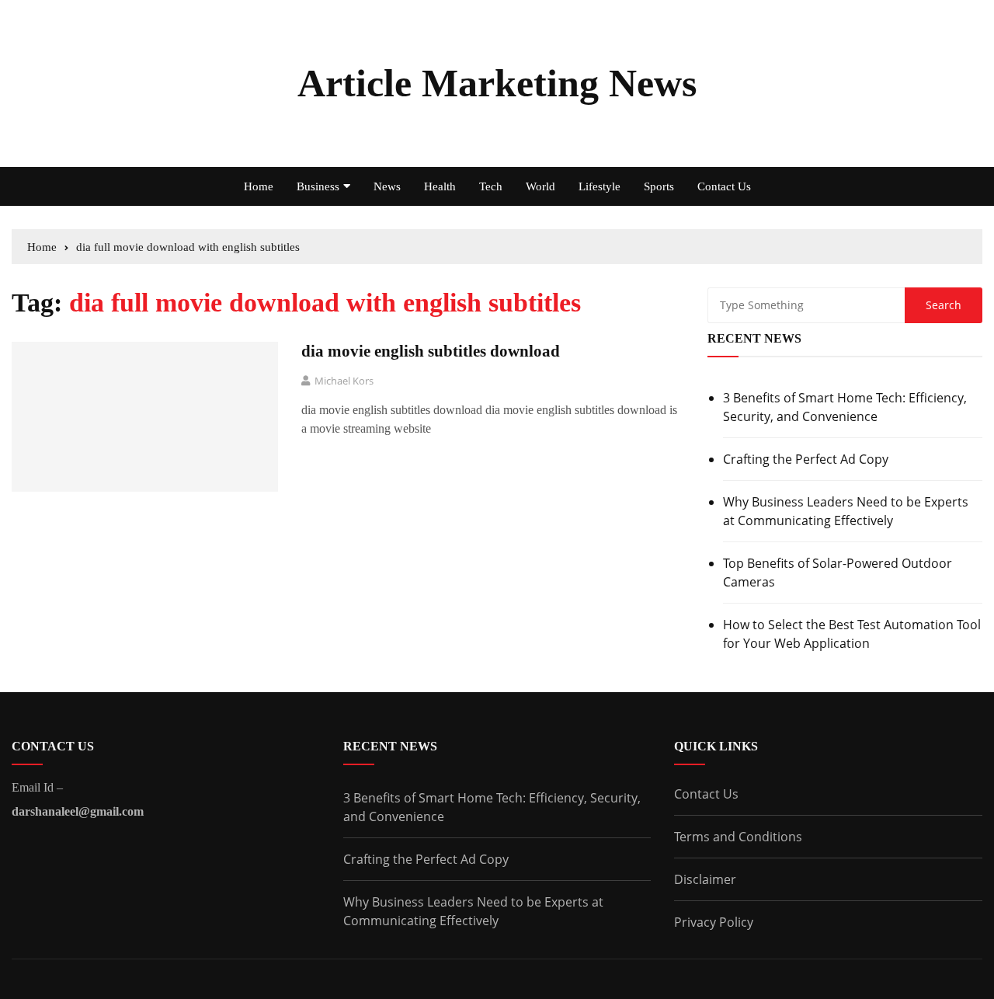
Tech (490, 186)
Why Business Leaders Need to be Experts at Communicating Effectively (845, 511)
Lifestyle (599, 186)
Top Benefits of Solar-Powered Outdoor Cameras (837, 572)
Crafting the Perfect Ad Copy (805, 459)
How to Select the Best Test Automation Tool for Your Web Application (852, 634)
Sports (659, 186)
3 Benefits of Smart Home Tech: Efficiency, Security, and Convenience (845, 407)
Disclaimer (705, 879)
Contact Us (724, 186)
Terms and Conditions (738, 836)
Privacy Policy (713, 922)
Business (318, 186)
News (387, 186)
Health (440, 186)
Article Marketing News (497, 83)
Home (258, 186)
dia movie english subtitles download (430, 351)
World (540, 186)
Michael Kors (344, 381)
